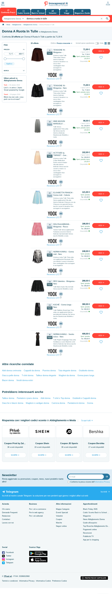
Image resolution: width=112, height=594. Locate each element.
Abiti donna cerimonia (11, 370)
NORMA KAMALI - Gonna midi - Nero (63, 253)
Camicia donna (58, 403)
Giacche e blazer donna (12, 403)
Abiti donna (45, 398)
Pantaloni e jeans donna (27, 398)
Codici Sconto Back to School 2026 (97, 512)
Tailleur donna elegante (46, 375)
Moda (8, 24)
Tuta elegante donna (67, 370)
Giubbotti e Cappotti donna (84, 398)
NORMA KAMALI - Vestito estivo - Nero (63, 335)
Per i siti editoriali (36, 516)
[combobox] (13, 18)
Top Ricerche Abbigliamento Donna (97, 526)
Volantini (59, 516)
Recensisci (51, 79)
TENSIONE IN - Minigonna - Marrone (59, 51)
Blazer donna (8, 380)
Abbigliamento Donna (30, 24)
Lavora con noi (8, 523)
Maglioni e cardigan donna (37, 403)
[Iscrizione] (107, 477)
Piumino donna (49, 370)
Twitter (8, 556)
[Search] (107, 18)
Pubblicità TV (88, 536)
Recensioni (87, 533)
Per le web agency (36, 512)
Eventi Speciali (62, 512)
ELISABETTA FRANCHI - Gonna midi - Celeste (63, 194)
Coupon (59, 519)
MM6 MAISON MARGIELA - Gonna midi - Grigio (59, 122)
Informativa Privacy (102, 482)
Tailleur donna (8, 398)
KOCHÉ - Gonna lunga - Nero (62, 306)
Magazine (87, 516)
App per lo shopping (91, 540)
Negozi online (61, 526)
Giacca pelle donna (10, 375)
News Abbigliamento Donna (94, 519)
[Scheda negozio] (52, 75)
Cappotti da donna (32, 370)
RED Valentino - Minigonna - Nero (64, 282)
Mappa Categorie (62, 509)
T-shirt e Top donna (61, 398)
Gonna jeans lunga (85, 375)
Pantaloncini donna (76, 403)
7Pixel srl (8, 576)
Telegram (9, 563)
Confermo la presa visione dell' (90, 482)
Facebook (9, 552)
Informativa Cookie (43, 581)
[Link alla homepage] (3, 25)
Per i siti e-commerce (37, 509)
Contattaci (6, 519)
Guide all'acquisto (90, 523)
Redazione (6, 516)
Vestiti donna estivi (24, 380)
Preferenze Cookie (59, 581)
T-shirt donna (27, 375)
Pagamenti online (90, 529)
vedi (100, 51)
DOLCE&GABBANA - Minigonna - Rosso (61, 225)
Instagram (9, 559)
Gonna (90, 403)
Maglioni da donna (67, 375)
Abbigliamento (16, 24)
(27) (57, 79)
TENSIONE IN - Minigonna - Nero (60, 87)
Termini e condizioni (10, 581)
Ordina (53, 43)
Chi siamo (6, 509)
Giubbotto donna (86, 370)
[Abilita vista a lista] (105, 43)
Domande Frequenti (9, 512)
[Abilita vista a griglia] (109, 43)
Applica (9, 64)
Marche (59, 523)
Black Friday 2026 (90, 509)
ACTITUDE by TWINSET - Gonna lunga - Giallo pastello (60, 154)
